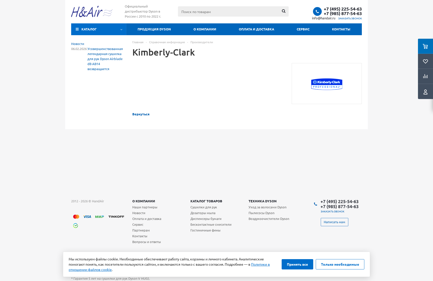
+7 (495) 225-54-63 (343, 9)
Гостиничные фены (205, 230)
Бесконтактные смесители (211, 224)
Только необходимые (340, 264)
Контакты (341, 29)
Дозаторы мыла (202, 213)
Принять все (297, 264)
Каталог (89, 29)
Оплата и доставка (256, 29)
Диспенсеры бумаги (206, 218)
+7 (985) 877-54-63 (343, 13)
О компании (204, 29)
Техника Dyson (263, 201)
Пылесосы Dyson (261, 213)
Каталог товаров (206, 201)
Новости (77, 43)
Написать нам (334, 222)
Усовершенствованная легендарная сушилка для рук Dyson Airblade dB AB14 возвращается (105, 58)
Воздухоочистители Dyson (269, 218)
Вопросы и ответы (146, 242)
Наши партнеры (144, 207)
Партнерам (141, 230)
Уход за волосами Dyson (267, 207)
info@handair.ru (323, 18)
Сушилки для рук (203, 207)
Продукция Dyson (154, 29)
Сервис (303, 29)
